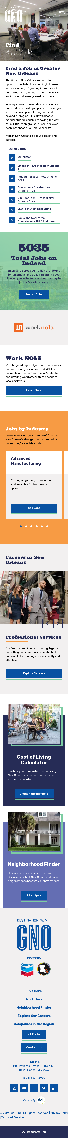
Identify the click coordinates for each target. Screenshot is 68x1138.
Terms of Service (12, 1117)
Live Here (34, 991)
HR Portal (34, 1034)
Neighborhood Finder (34, 1007)
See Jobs (34, 508)
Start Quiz (34, 895)
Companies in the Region (34, 1024)
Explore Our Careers (34, 1016)
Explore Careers (34, 673)
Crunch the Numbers (34, 793)
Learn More (34, 390)
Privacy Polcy (59, 1113)
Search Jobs (33, 294)
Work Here (34, 999)
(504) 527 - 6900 (34, 1077)
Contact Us (34, 1047)
